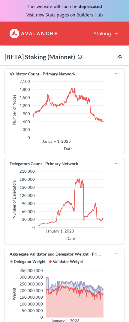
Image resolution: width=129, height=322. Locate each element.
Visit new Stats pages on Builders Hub (64, 15)
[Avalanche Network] (33, 33)
